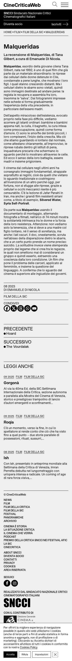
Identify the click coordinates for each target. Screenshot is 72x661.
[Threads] (20, 308)
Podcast (10, 536)
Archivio (10, 520)
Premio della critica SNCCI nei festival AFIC (35, 540)
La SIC (8, 543)
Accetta (10, 654)
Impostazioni (41, 654)
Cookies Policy (28, 647)
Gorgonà (11, 382)
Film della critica (17, 506)
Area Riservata (15, 569)
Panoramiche (13, 517)
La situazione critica (19, 529)
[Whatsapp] (27, 308)
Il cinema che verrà (18, 533)
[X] (14, 308)
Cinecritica (12, 547)
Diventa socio (33, 24)
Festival (10, 513)
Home (8, 32)
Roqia (9, 422)
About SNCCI (12, 552)
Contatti (10, 559)
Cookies (10, 566)
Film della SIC (33, 32)
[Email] (34, 308)
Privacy (9, 562)
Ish (6, 457)
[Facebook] (7, 308)
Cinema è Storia (15, 526)
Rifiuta (25, 654)
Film (17, 32)
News (8, 499)
